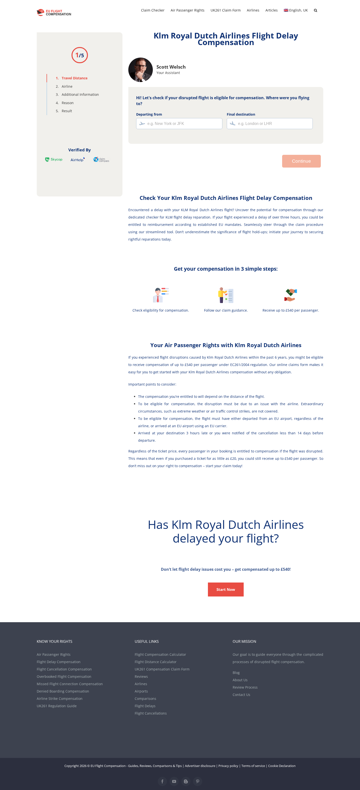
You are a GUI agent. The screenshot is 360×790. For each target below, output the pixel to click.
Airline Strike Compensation (60, 698)
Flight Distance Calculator (156, 661)
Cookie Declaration (282, 766)
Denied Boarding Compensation (63, 691)
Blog (236, 672)
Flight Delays (145, 706)
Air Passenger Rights (54, 654)
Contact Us (241, 694)
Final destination (241, 114)
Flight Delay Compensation (59, 661)
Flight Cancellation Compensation (64, 669)
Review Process (245, 687)
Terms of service (253, 766)
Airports (141, 691)
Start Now (225, 589)
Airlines (141, 683)
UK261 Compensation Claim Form (162, 669)
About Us (240, 680)
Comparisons (145, 698)
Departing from (149, 114)
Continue (301, 161)
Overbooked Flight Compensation (64, 676)
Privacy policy (228, 766)
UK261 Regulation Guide (57, 706)
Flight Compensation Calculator (160, 654)
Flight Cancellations (151, 713)
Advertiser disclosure (200, 766)
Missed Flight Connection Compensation (70, 683)
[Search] (315, 10)
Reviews (141, 676)
